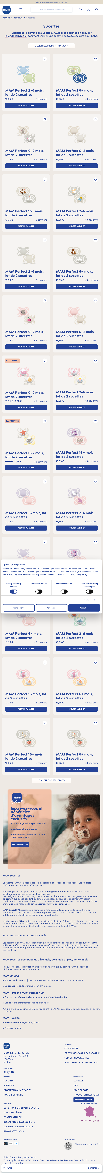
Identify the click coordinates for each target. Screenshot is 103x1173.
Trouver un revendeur (86, 1095)
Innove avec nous (14, 1131)
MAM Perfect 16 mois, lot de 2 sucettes (25, 515)
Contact (78, 1080)
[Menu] (21, 9)
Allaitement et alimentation (80, 1062)
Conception (71, 1048)
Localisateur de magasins (18, 1126)
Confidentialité (12, 1117)
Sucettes (8, 1080)
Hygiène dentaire (13, 1095)
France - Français (89, 1120)
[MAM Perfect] (26, 75)
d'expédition (51, 1160)
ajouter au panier (26, 105)
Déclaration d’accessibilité (19, 1122)
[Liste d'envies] (81, 9)
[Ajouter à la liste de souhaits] (45, 59)
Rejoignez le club (20, 844)
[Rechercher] (69, 10)
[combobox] (51, 9)
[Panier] (96, 9)
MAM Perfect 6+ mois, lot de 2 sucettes (74, 92)
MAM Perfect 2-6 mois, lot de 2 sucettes (24, 92)
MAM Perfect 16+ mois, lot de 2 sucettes (24, 213)
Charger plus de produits (52, 780)
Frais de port (80, 1090)
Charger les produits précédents (51, 46)
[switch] (38, 592)
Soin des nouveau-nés (76, 1058)
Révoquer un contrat (83, 1099)
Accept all (84, 608)
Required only (18, 608)
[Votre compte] (88, 9)
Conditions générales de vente (21, 1108)
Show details (90, 600)
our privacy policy (79, 575)
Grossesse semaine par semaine (81, 1053)
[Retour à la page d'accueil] (7, 10)
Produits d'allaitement (17, 1090)
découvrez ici (19, 35)
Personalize (51, 608)
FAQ (75, 1085)
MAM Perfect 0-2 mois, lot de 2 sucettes (24, 153)
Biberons (9, 1085)
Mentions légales (14, 1112)
